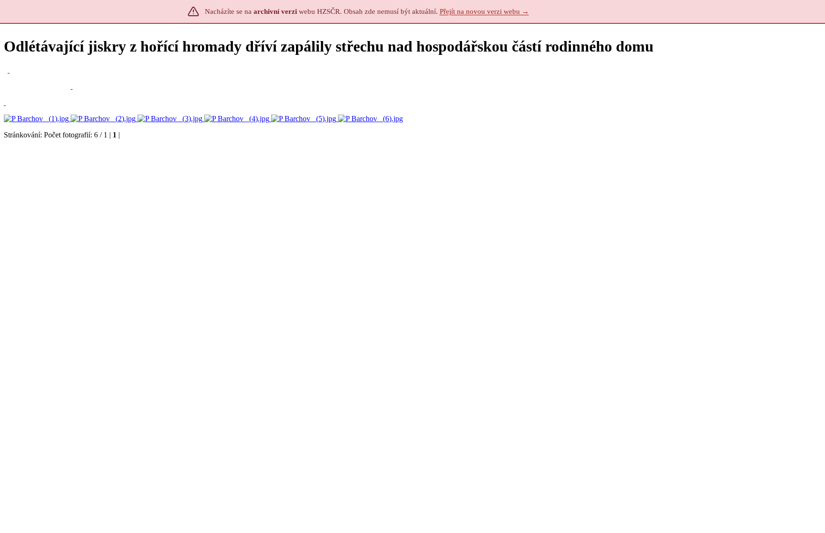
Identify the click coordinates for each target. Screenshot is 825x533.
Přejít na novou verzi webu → (484, 11)
